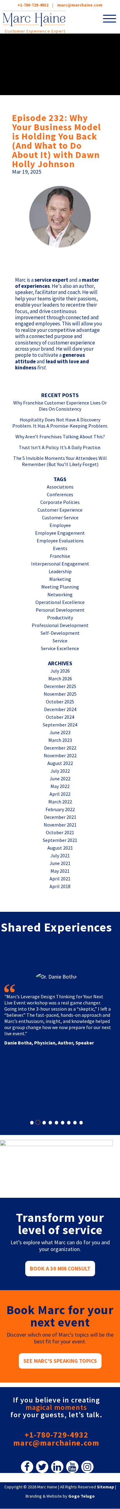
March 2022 (60, 802)
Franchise (60, 556)
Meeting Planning (60, 587)
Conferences (60, 494)
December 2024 (60, 709)
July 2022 (60, 771)
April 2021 (60, 878)
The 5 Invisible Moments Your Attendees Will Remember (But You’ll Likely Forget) (60, 461)
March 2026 (60, 678)
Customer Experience (60, 510)
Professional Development (60, 625)
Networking (60, 594)
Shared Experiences (56, 927)
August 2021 (60, 848)
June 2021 (60, 863)
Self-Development (60, 633)
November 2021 (60, 825)
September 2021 (60, 840)
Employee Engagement (60, 533)
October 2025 (60, 701)
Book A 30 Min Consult (60, 1268)
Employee (60, 525)
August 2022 (60, 763)
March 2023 (60, 740)
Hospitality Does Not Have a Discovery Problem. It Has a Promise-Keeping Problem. (60, 422)
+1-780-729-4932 (33, 5)
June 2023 (60, 732)
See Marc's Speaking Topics (60, 1360)
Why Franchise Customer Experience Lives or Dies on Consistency (60, 406)
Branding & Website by (60, 1496)
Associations (60, 487)
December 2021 (60, 817)
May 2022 (60, 786)
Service (60, 641)
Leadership (60, 571)
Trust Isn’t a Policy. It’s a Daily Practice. (60, 447)
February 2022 (60, 809)
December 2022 (60, 748)
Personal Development (60, 610)
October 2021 (60, 832)
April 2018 (60, 886)
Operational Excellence (60, 602)
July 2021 (60, 855)
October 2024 (60, 717)
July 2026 (60, 671)
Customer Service (60, 517)
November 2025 (60, 694)
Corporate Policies (60, 502)
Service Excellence (60, 648)
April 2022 (60, 794)
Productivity (60, 617)
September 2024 (60, 725)
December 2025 (60, 686)
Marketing (60, 579)
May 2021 (60, 871)
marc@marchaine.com (56, 1443)
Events (60, 548)
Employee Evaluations (60, 540)
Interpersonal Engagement (60, 564)
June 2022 (60, 778)
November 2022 (60, 755)
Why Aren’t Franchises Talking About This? (60, 436)
